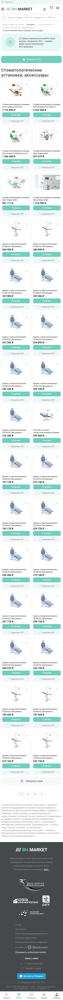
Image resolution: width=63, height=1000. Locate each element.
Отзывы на (21, 947)
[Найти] (4, 17)
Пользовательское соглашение (31, 942)
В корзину (16, 115)
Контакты (20, 929)
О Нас (18, 925)
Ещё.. (46, 869)
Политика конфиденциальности (31, 933)
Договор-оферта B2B (26, 938)
